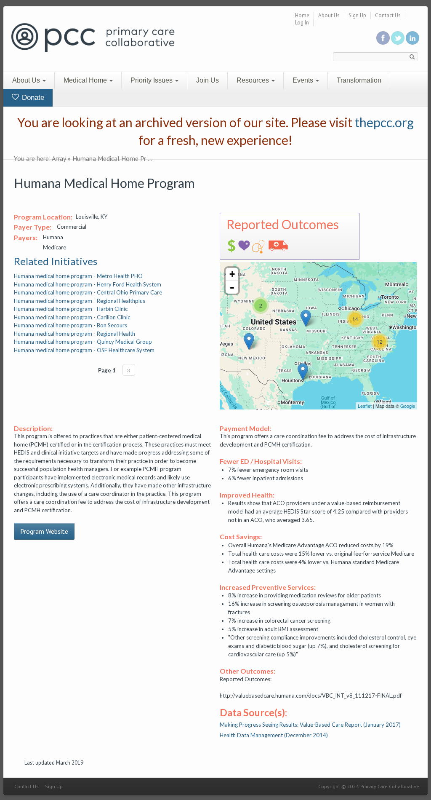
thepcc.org (384, 122)
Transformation (359, 80)
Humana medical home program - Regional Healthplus (79, 300)
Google (407, 405)
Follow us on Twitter (397, 38)
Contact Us (388, 15)
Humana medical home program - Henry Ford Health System (87, 284)
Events (304, 80)
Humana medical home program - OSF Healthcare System (84, 350)
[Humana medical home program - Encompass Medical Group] (306, 318)
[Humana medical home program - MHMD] (303, 371)
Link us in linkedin (412, 38)
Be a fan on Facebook (383, 38)
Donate (32, 98)
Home (302, 15)
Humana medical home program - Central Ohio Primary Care (88, 292)
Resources (254, 80)
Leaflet (365, 405)
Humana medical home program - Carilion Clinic (72, 317)
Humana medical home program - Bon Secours (70, 325)
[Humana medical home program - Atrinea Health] (249, 341)
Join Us (207, 80)
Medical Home (86, 80)
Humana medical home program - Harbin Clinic (71, 308)
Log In (302, 22)
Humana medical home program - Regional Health (74, 333)
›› (128, 370)
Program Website (44, 531)
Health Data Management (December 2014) (274, 735)
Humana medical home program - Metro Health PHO (78, 276)
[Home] (93, 36)
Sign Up (357, 15)
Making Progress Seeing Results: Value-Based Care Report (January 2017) (310, 724)
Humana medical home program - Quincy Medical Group (83, 341)
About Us (329, 15)
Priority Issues (152, 80)
